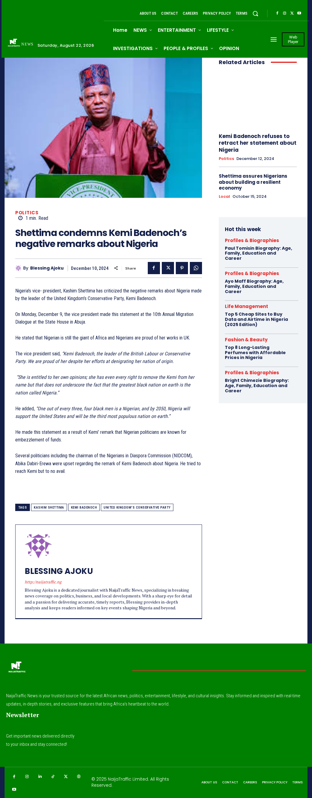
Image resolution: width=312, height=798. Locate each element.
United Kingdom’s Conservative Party (137, 508)
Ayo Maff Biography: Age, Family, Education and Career (254, 286)
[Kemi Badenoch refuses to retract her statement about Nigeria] (258, 99)
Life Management (246, 306)
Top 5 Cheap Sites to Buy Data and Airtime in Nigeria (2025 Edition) (256, 319)
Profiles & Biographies (252, 240)
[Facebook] (277, 13)
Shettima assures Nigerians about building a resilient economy (253, 182)
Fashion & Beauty (246, 339)
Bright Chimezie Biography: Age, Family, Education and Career (257, 385)
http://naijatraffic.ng (43, 582)
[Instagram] (284, 13)
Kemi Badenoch (84, 508)
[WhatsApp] (196, 268)
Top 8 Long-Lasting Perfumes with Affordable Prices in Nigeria (255, 352)
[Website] (79, 777)
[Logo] (16, 669)
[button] (255, 13)
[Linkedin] (40, 777)
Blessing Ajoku (47, 268)
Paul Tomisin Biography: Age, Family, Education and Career (258, 253)
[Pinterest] (182, 268)
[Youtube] (299, 13)
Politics (26, 212)
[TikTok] (53, 777)
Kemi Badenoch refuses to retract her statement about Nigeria (257, 142)
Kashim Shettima (49, 508)
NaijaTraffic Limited (128, 779)
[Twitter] (292, 13)
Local (224, 196)
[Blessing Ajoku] (19, 268)
